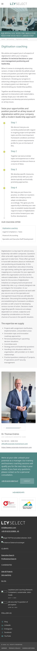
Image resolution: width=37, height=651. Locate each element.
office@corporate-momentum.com (14, 444)
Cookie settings (28, 648)
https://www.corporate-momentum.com (16, 447)
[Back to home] (18, 4)
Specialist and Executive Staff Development (17, 239)
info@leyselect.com (8, 527)
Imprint (4, 648)
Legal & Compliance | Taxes (12, 232)
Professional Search (8, 559)
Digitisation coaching (10, 228)
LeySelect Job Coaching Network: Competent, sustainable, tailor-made (20, 592)
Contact (27, 481)
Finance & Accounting (10, 235)
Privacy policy (14, 648)
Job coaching (6, 575)
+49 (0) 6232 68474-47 (9, 481)
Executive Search (7, 555)
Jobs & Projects (6, 571)
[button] (2, 4)
